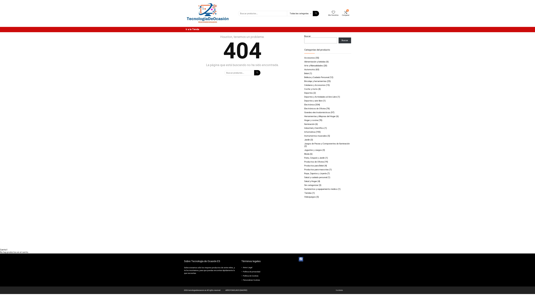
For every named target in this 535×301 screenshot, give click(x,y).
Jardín (307, 140)
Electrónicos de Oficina (315, 108)
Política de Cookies (250, 276)
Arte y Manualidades (313, 65)
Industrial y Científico (314, 128)
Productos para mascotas (316, 169)
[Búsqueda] (316, 13)
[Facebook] (301, 259)
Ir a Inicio (339, 290)
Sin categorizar (311, 185)
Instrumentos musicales (315, 136)
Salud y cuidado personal (315, 177)
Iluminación (309, 124)
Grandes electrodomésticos (317, 112)
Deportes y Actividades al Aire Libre (320, 97)
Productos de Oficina (314, 162)
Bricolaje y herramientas (315, 81)
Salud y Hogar (310, 181)
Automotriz (309, 69)
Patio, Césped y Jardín (314, 158)
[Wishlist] (333, 12)
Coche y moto (311, 89)
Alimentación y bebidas (315, 61)
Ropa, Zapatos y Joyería (315, 173)
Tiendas (308, 193)
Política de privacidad (251, 272)
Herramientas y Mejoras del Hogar (320, 116)
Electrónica (309, 104)
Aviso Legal (247, 267)
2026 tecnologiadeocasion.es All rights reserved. (202, 290)
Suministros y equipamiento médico (320, 189)
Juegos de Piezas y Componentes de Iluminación (327, 143)
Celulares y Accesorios (314, 85)
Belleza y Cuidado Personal (316, 77)
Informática (309, 132)
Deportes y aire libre (313, 100)
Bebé (306, 73)
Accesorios (309, 58)
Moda (306, 154)
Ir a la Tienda (192, 29)
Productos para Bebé (314, 165)
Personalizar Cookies (251, 280)
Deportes (308, 93)
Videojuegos (310, 197)
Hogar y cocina (311, 120)
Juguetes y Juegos (313, 150)
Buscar (307, 36)
